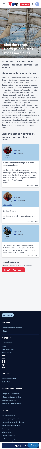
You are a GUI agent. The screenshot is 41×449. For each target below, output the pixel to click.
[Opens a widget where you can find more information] (33, 445)
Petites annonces (25, 61)
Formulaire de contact (9, 378)
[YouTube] (20, 357)
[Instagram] (20, 366)
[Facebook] (20, 361)
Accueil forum (8, 61)
